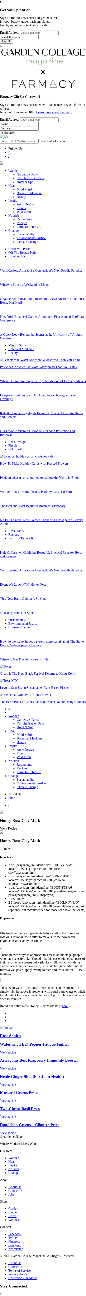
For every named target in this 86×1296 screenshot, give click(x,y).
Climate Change (27, 242)
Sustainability (25, 234)
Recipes (22, 223)
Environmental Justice (31, 238)
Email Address (9, 32)
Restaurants (24, 219)
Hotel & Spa (25, 182)
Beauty (21, 197)
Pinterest (14, 1241)
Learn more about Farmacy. (54, 112)
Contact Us (15, 1190)
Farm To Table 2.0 (29, 227)
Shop (11, 798)
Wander (13, 170)
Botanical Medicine (29, 193)
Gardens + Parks (28, 174)
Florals (21, 208)
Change (13, 230)
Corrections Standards (22, 1278)
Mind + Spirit (25, 189)
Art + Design (25, 204)
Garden (13, 1208)
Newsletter (15, 1249)
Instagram (14, 1245)
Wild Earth (24, 212)
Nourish (13, 215)
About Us (14, 1187)
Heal (11, 185)
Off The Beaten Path (30, 178)
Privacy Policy (18, 1274)
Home (12, 1216)
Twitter (13, 1237)
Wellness (14, 1220)
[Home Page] (2, 137)
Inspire (12, 200)
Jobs (11, 1194)
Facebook (14, 1234)
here (65, 1006)
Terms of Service (19, 1270)
